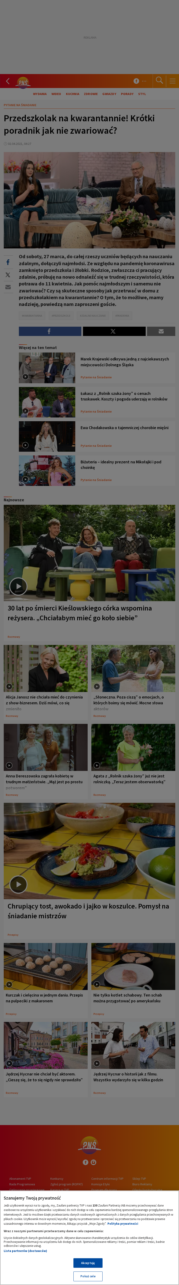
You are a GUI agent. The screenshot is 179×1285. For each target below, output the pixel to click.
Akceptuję (88, 1263)
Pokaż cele (87, 1276)
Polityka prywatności (122, 1224)
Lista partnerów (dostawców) (25, 1251)
